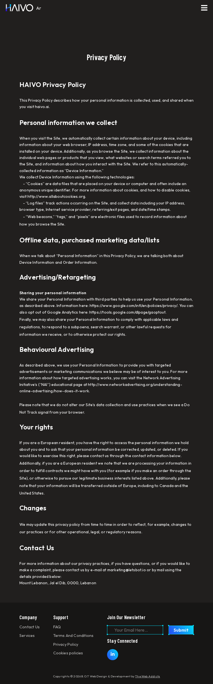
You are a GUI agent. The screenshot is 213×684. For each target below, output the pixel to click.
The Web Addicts (147, 676)
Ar (38, 8)
